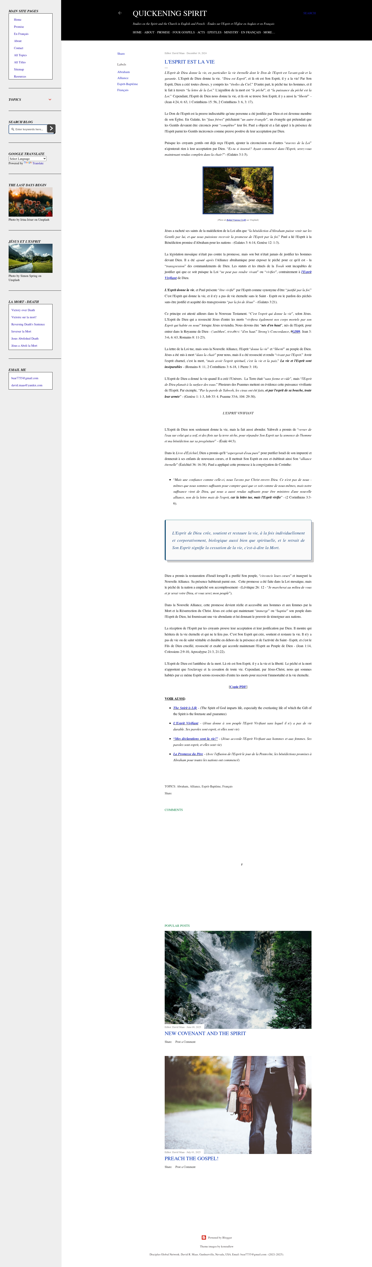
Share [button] (121, 53)
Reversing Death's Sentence (28, 324)
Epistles (215, 32)
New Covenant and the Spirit (205, 1033)
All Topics (20, 55)
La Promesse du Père (188, 754)
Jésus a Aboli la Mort (24, 345)
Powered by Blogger (220, 1237)
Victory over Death (23, 310)
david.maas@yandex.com (26, 385)
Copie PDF (238, 686)
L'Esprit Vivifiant (185, 723)
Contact (18, 48)
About (149, 32)
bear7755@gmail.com (24, 378)
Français (123, 90)
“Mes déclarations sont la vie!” (195, 738)
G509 (296, 331)
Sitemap (19, 69)
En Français (251, 32)
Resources (20, 76)
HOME (137, 32)
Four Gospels (184, 32)
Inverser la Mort (21, 331)
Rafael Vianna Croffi (236, 219)
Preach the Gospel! (192, 1158)
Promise (163, 32)
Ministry (231, 32)
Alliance (123, 78)
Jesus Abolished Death (25, 338)
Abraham (123, 72)
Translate (38, 163)
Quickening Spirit (170, 13)
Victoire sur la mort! (24, 317)
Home (17, 19)
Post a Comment (185, 1042)
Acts (201, 32)
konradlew (227, 1246)
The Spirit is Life (185, 707)
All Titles (20, 62)
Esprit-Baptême (127, 84)
